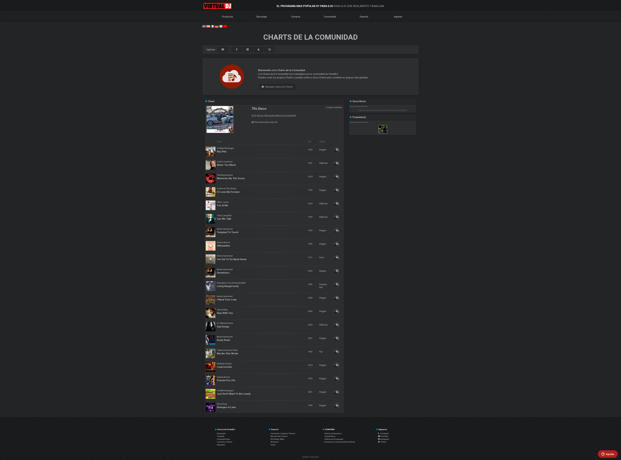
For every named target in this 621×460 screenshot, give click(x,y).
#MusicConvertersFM (286, 115)
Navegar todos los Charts (278, 86)
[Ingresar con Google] (270, 49)
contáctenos (329, 436)
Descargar (261, 16)
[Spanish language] (208, 26)
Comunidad (330, 16)
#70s (253, 115)
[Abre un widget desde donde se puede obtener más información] (608, 454)
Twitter (383, 442)
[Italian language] (221, 26)
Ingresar (398, 16)
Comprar (295, 16)
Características (223, 439)
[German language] (216, 26)
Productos (227, 16)
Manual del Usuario (279, 436)
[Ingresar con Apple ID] (258, 49)
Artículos (274, 442)
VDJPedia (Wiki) (277, 439)
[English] (204, 26)
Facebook (384, 433)
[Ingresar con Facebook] (236, 49)
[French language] (212, 26)
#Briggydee (269, 115)
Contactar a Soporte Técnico (283, 433)
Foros (273, 445)
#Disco (260, 115)
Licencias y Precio (224, 442)
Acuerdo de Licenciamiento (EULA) (339, 442)
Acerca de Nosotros (333, 433)
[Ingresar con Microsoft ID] (247, 49)
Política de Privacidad (333, 439)
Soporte (364, 16)
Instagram (384, 439)
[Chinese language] (225, 26)
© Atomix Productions (310, 457)
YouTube (384, 436)
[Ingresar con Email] (223, 49)
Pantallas (221, 445)
